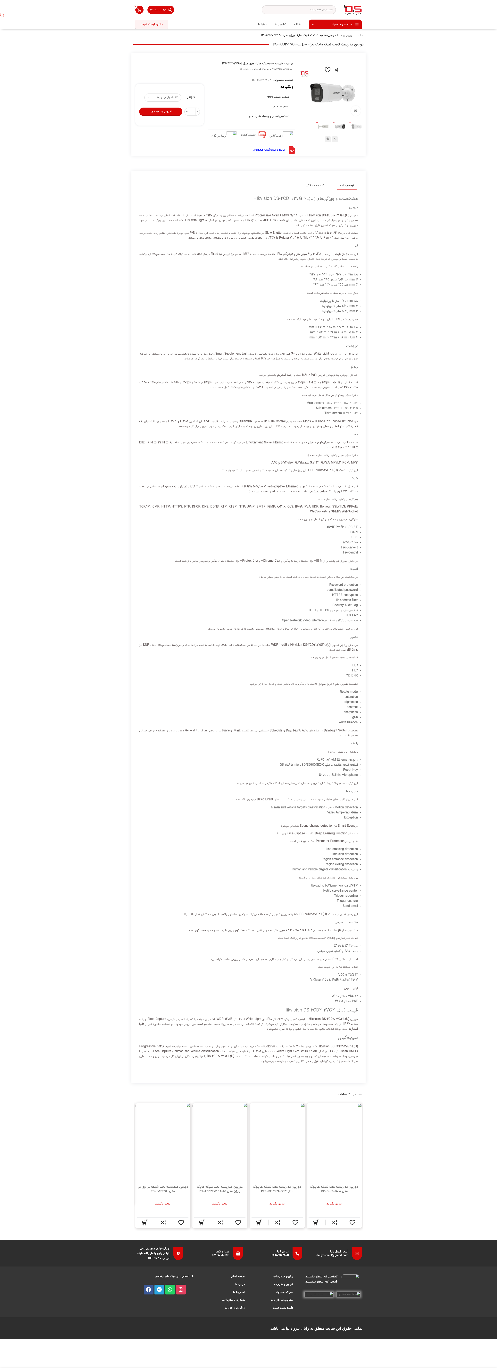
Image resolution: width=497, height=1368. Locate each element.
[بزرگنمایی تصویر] (356, 111)
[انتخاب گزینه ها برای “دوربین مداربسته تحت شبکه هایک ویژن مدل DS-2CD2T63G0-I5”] (202, 1222)
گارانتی (190, 97)
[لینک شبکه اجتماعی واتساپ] (335, 139)
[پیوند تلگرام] (328, 139)
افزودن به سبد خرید (161, 111)
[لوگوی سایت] (353, 10)
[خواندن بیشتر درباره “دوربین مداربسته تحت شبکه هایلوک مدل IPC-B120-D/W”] (316, 1222)
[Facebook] (148, 1289)
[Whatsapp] (170, 1289)
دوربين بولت (346, 35)
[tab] (347, 185)
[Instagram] (181, 1289)
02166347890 (220, 1255)
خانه (360, 35)
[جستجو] (2, 14)
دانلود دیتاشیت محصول (269, 149)
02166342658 (280, 1255)
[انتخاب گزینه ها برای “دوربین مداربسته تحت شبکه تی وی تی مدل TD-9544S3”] (145, 1222)
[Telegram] (159, 1289)
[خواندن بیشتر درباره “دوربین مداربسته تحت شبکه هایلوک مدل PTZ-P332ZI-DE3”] (259, 1222)
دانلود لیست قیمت (152, 24)
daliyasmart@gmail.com (332, 1255)
